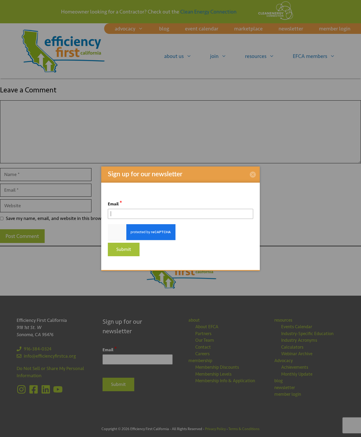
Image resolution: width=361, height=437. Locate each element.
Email (115, 203)
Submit (123, 249)
